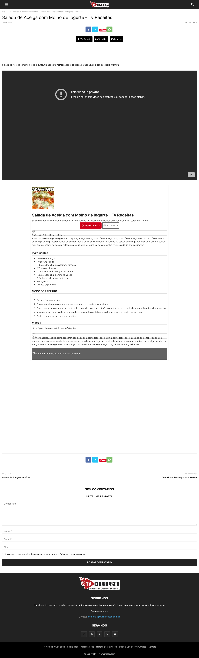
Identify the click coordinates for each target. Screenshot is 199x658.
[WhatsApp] (109, 29)
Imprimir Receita (92, 225)
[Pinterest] (99, 634)
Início (4, 12)
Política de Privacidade (54, 646)
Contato (152, 646)
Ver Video (102, 39)
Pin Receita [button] (112, 225)
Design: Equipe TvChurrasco (132, 646)
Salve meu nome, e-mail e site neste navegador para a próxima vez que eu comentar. (46, 554)
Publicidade (72, 646)
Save (104, 30)
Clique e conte (63, 353)
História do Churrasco (106, 646)
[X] (95, 29)
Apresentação (87, 646)
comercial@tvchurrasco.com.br (104, 616)
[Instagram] (92, 634)
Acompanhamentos (30, 12)
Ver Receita (85, 39)
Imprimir (118, 39)
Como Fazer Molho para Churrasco (179, 477)
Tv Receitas (14, 12)
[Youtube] (115, 634)
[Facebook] (88, 29)
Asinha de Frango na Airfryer (16, 477)
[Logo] (99, 589)
